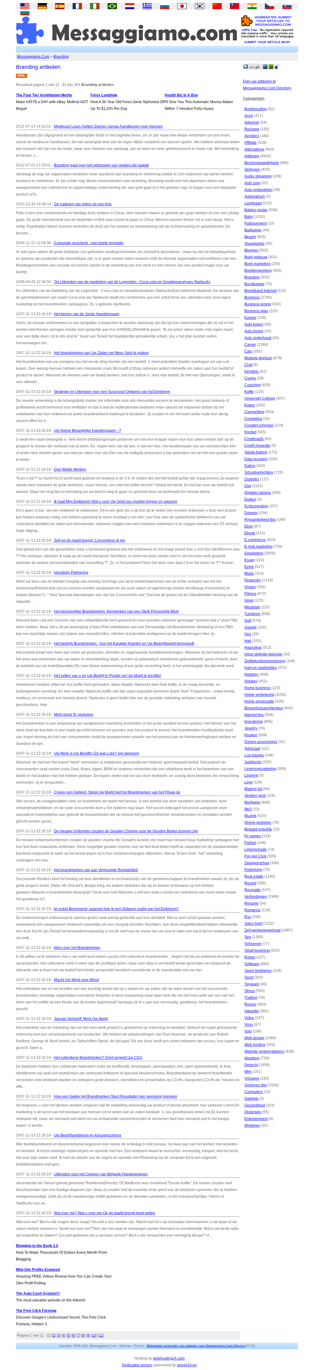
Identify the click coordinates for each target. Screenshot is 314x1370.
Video (249, 1018)
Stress (249, 991)
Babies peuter (256, 210)
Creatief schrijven (259, 425)
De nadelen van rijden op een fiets (83, 204)
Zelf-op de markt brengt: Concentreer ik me (89, 540)
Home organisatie (259, 701)
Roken (249, 957)
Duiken (250, 499)
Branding (61, 56)
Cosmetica (253, 418)
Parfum (250, 843)
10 (94, 1335)
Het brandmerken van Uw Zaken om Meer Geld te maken (101, 353)
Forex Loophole (103, 95)
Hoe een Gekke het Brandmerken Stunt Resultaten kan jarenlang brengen (115, 1096)
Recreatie (252, 890)
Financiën (252, 580)
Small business (257, 950)
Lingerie (251, 775)
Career (250, 344)
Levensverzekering (260, 769)
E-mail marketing (258, 546)
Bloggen (251, 250)
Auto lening (253, 331)
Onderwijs (252, 1112)
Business (252, 297)
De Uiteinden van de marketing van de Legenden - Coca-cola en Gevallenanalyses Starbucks (132, 282)
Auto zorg (252, 183)
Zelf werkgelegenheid (262, 930)
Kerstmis (251, 371)
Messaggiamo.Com (33, 56)
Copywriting (254, 412)
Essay (249, 560)
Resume (251, 903)
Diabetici (251, 479)
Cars (248, 351)
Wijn (248, 1071)
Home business (257, 688)
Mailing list (253, 789)
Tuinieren (252, 614)
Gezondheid (254, 1105)
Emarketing (253, 553)
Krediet (250, 432)
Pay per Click (255, 856)
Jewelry (250, 728)
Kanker (250, 317)
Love (248, 782)
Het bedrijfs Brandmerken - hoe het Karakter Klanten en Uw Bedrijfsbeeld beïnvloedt (124, 643)
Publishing (253, 870)
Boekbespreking (258, 270)
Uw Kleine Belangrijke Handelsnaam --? (87, 430)
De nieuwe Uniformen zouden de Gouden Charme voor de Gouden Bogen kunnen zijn (126, 831)
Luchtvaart (253, 203)
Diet (247, 486)
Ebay (248, 526)
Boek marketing (257, 264)
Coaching (252, 385)
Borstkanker (254, 284)
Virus (248, 1024)
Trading (250, 997)
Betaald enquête (258, 829)
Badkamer (253, 230)
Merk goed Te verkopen (73, 714)
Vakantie (251, 1011)
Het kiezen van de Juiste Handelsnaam (86, 314)
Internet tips (254, 715)
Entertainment (256, 1119)
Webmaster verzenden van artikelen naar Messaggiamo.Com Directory (196, 1345)
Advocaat (252, 748)
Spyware (251, 984)
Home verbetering (259, 694)
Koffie (249, 392)
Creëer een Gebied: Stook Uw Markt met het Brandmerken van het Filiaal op (117, 792)
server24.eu (187, 1365)
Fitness (250, 594)
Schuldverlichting (258, 472)
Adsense (251, 122)
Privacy (139, 1345)
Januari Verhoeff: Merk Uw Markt (81, 1019)
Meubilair (252, 607)
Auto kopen (253, 324)
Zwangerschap (256, 863)
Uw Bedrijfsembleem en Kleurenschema (87, 1135)
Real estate (253, 876)
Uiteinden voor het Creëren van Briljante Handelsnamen (101, 1174)
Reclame (251, 129)
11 (101, 1335)
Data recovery (256, 459)
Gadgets (251, 1098)
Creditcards (254, 439)
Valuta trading (255, 452)
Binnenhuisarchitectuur (263, 708)
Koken (249, 405)
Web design (254, 1038)
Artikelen (251, 156)
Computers (253, 1092)
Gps (247, 634)
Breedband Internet (260, 291)
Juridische (253, 762)
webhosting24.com (169, 1358)
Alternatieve (254, 149)
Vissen (250, 587)
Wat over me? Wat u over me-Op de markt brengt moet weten (104, 1213)
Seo (247, 937)
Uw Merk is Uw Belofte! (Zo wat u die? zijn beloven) (96, 753)
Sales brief (253, 923)
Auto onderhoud (257, 338)
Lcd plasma (254, 755)
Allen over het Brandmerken (77, 948)
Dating (249, 466)
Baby (248, 217)
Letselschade (255, 849)
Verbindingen (255, 896)
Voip (248, 1031)
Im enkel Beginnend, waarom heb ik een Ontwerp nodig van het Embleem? (116, 909)
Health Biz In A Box (181, 95)
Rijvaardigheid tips (260, 519)
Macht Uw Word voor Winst (76, 980)
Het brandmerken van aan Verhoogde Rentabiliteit (96, 870)
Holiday (250, 681)
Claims (250, 378)
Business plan (256, 311)
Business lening (257, 304)
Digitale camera (257, 493)
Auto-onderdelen (258, 190)
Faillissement (255, 223)
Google (250, 627)
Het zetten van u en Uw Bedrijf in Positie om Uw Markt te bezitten (107, 676)
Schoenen (253, 944)
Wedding (251, 1058)
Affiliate (250, 142)
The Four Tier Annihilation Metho (44, 95)
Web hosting (254, 1045)
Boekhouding (255, 109)
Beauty (250, 237)
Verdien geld (255, 795)
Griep (249, 600)
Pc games (252, 836)
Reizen (250, 1004)
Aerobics (251, 136)
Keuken (250, 735)
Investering (253, 721)
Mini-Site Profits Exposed (38, 1269)
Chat (248, 365)
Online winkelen (257, 822)
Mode (249, 573)
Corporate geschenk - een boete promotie (89, 243)
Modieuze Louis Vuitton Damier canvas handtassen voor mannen (108, 126)
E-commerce (255, 540)
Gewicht (251, 1065)
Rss (247, 917)
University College (259, 398)
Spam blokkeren (258, 971)
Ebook (249, 533)
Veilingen (252, 169)
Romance (252, 910)
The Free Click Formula (36, 1310)
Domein (251, 513)
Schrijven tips (255, 1085)
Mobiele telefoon (258, 358)
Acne (248, 116)
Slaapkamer (254, 243)
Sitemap (125, 1345)
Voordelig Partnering (71, 572)
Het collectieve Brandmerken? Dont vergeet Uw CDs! (98, 1057)
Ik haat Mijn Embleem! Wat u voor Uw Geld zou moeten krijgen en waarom (115, 501)
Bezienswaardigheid (261, 163)
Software (251, 964)
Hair (247, 641)
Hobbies (251, 674)
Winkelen (252, 1125)
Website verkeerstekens (264, 1051)
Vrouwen (251, 1078)
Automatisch (254, 196)
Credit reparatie (257, 445)
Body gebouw (255, 257)
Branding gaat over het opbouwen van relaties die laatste (101, 165)
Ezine (249, 567)
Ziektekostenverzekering (264, 661)
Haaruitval (253, 647)
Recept (250, 883)
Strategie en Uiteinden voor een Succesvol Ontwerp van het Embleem (112, 392)
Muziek (250, 816)
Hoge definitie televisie (263, 654)
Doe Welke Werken (70, 469)
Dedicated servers (137, 1365)
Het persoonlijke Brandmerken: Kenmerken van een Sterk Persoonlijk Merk (116, 611)
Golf (247, 620)
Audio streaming (258, 176)
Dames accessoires (260, 742)
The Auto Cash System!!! (38, 1293)
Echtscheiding (256, 506)
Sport (248, 977)
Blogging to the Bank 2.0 (37, 1246)
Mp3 (248, 809)
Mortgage (252, 802)
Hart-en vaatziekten (260, 668)
